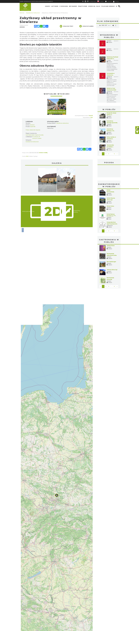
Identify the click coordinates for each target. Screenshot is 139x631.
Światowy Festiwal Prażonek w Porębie (112, 58)
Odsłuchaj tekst (68, 26)
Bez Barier (73, 6)
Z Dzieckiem (63, 6)
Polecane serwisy (108, 6)
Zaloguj (117, 1)
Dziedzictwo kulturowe (32, 141)
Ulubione (109, 1)
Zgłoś (91, 115)
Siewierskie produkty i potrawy (110, 146)
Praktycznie (82, 6)
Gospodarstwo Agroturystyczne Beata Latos (112, 211)
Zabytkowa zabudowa (62, 123)
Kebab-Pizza (110, 233)
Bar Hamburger (111, 249)
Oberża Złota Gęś (112, 257)
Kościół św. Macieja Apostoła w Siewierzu (112, 122)
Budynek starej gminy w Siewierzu (111, 114)
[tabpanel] (56, 107)
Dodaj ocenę (43, 152)
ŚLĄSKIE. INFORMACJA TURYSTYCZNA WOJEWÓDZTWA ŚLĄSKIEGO (36, 1)
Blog (98, 6)
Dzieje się (91, 6)
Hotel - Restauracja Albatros (110, 179)
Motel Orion (110, 194)
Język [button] (101, 1)
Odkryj (47, 6)
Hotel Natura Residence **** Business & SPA (111, 203)
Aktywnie (54, 6)
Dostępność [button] (92, 1)
